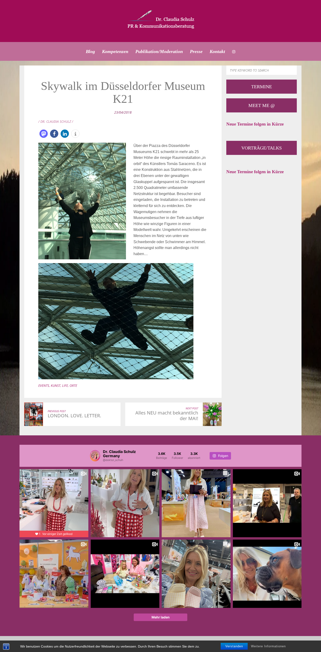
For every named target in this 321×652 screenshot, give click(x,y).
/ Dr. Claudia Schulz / (55, 121)
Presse (196, 51)
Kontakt (217, 51)
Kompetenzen (115, 51)
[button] (43, 134)
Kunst (55, 385)
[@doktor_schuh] (95, 455)
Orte (73, 385)
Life (65, 385)
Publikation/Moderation (159, 51)
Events (43, 385)
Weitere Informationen (268, 646)
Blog (90, 51)
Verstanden (234, 646)
